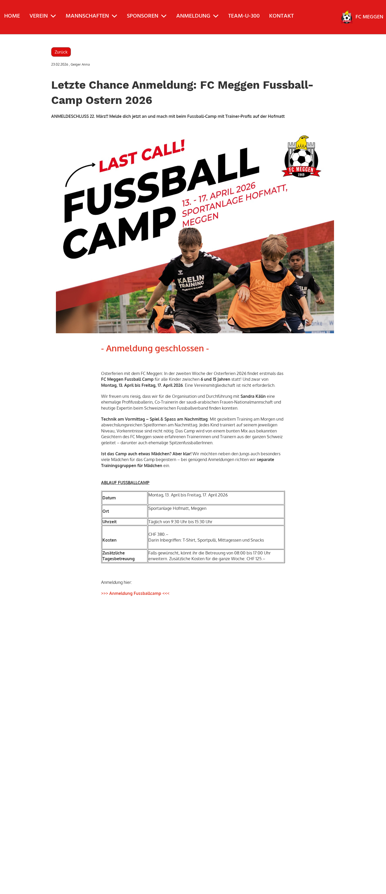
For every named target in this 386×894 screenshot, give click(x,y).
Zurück (61, 52)
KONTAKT (281, 16)
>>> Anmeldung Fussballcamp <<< (135, 593)
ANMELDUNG (193, 16)
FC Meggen (369, 17)
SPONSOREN (142, 16)
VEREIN (38, 16)
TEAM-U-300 (244, 16)
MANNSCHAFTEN (87, 16)
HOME (12, 16)
